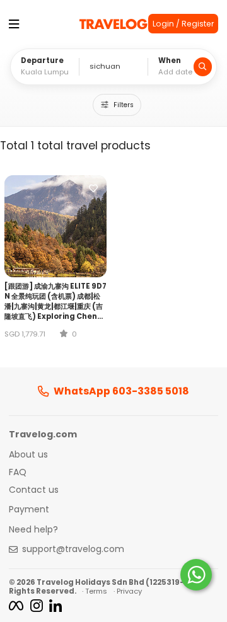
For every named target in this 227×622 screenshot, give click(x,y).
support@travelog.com (73, 549)
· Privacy (128, 591)
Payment (29, 509)
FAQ (17, 472)
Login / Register (183, 23)
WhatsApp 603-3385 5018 (121, 391)
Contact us (34, 490)
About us (28, 455)
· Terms (94, 591)
